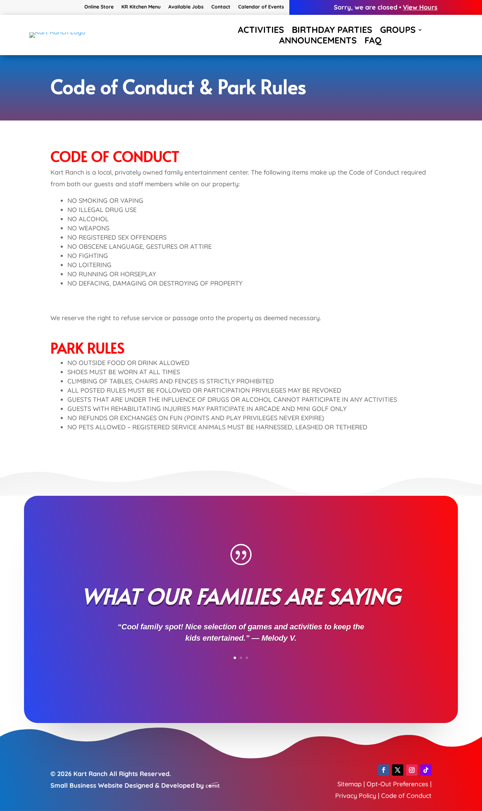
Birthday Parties (332, 31)
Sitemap (349, 784)
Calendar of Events (261, 7)
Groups (398, 31)
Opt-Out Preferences (397, 784)
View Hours (420, 7)
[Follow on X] (397, 770)
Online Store (99, 7)
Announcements (318, 42)
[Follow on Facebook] (383, 770)
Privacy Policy (355, 796)
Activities (261, 31)
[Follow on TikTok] (426, 770)
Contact (220, 7)
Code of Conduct (406, 796)
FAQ (372, 42)
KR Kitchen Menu (141, 7)
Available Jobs (186, 7)
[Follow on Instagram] (411, 770)
